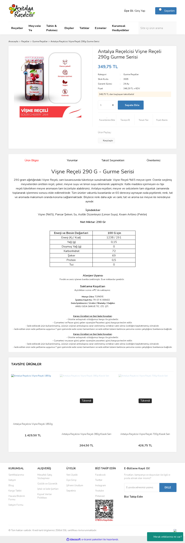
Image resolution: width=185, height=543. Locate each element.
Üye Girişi (71, 480)
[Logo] (22, 10)
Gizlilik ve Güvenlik (47, 483)
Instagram (100, 485)
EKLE (168, 487)
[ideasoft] (73, 539)
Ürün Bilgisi (32, 160)
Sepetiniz (71, 490)
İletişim (12, 480)
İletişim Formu (15, 505)
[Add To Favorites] (107, 119)
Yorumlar (72, 160)
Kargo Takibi (14, 490)
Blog (11, 485)
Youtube (99, 490)
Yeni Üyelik (72, 474)
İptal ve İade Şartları (48, 489)
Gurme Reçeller (131, 74)
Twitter (98, 480)
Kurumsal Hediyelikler (120, 28)
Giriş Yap (140, 11)
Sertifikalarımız (16, 474)
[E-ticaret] (92, 539)
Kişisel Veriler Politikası (44, 496)
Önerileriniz (153, 160)
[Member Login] (120, 11)
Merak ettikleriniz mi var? (168, 536)
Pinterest (100, 496)
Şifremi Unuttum (74, 485)
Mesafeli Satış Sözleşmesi (44, 476)
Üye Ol (128, 11)
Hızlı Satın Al (158, 105)
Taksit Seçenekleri (113, 160)
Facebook (100, 474)
